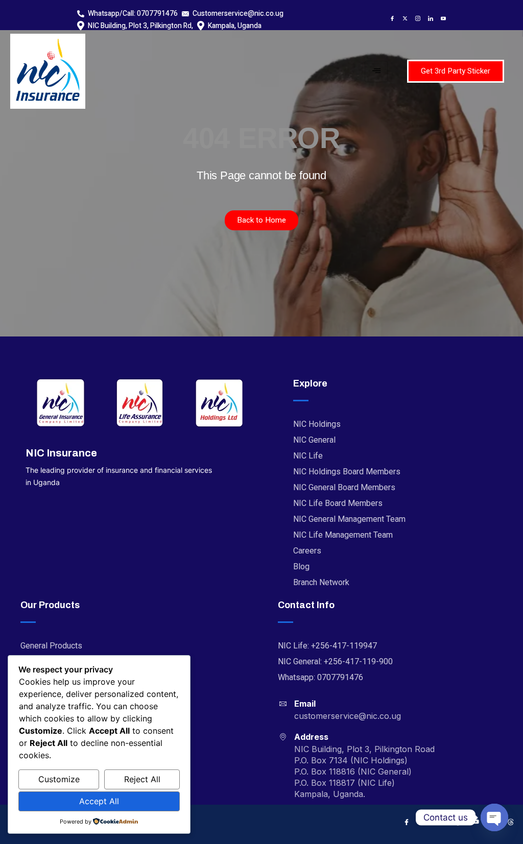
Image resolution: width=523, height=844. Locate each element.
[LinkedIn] (428, 18)
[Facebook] (390, 18)
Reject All (142, 779)
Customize (59, 779)
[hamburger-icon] (376, 71)
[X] (402, 18)
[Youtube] (441, 18)
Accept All (99, 801)
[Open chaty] (494, 817)
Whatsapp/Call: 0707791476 (133, 13)
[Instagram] (415, 18)
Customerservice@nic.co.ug (238, 13)
